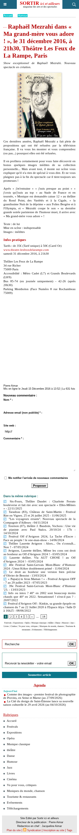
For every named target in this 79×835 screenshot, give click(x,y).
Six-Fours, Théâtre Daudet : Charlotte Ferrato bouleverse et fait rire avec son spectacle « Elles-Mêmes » (39, 505)
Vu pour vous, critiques (28, 626)
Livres (6, 626)
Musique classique (38, 623)
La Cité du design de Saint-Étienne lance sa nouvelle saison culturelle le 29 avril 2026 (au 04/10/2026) (38, 703)
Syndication (34, 830)
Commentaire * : (13, 438)
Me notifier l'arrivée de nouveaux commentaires (38, 477)
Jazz (72, 623)
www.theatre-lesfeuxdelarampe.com (26, 249)
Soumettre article (39, 674)
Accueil (8, 15)
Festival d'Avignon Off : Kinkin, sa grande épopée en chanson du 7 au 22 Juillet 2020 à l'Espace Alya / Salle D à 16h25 (39, 607)
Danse (57, 623)
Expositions (18, 623)
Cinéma (14, 626)
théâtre (50, 623)
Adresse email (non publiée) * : (22, 412)
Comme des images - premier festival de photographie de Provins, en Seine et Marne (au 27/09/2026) (39, 696)
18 (43, 616)
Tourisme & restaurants (21, 796)
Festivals (8, 623)
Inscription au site (53, 830)
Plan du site (14, 830)
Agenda (40, 685)
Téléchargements (50, 630)
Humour (22, 15)
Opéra (27, 623)
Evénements (37, 630)
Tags (69, 830)
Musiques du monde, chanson (52, 626)
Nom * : (8, 399)
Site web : (9, 425)
